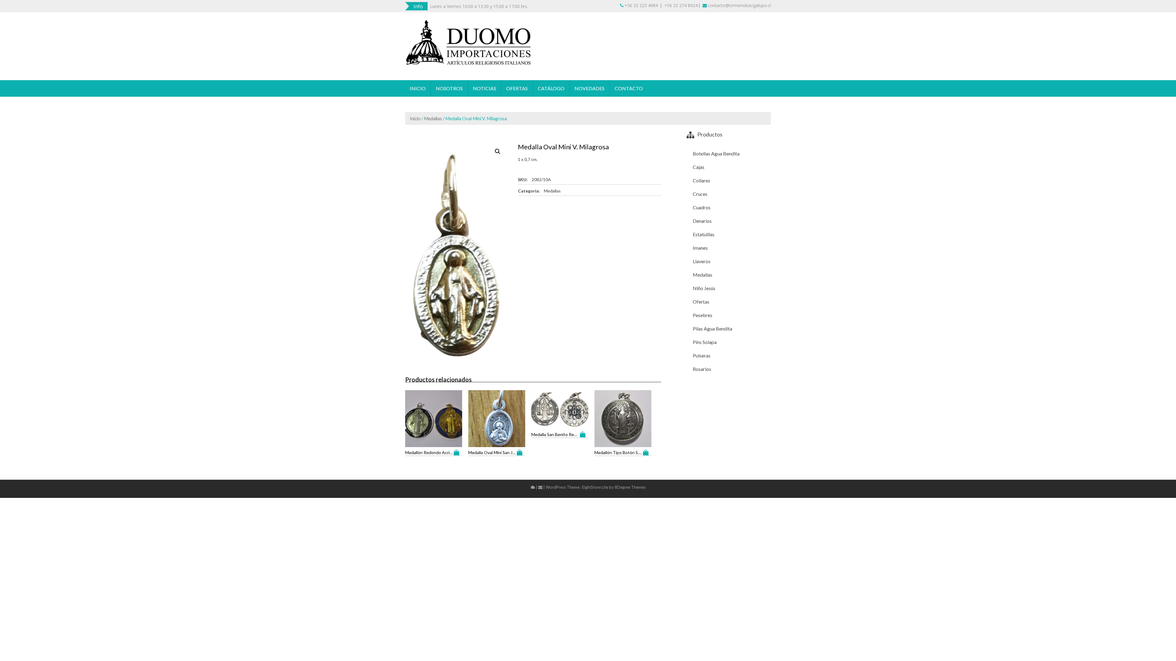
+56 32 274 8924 (681, 5)
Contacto (629, 88)
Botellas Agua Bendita (716, 153)
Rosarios (702, 369)
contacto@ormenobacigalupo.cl (739, 5)
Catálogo (551, 88)
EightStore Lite (595, 487)
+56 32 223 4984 (641, 5)
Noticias (484, 88)
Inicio (418, 88)
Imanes (700, 248)
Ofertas (517, 88)
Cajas (698, 167)
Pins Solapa (705, 342)
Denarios (702, 221)
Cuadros (701, 207)
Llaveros (701, 261)
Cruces (700, 194)
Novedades (590, 88)
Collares (701, 180)
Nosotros (449, 88)
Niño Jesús (704, 288)
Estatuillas (703, 234)
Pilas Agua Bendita (712, 328)
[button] (497, 151)
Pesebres (702, 315)
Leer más (458, 452)
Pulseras (701, 355)
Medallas (433, 118)
